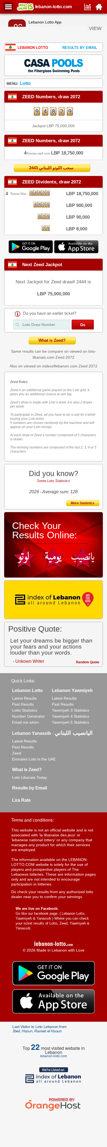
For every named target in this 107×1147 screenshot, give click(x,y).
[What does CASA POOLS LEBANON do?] (53, 65)
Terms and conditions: (32, 820)
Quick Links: (23, 681)
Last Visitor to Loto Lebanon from (39, 1028)
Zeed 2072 (64, 357)
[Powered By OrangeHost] (53, 1111)
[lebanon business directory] (53, 600)
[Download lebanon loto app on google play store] (31, 252)
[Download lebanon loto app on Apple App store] (76, 252)
